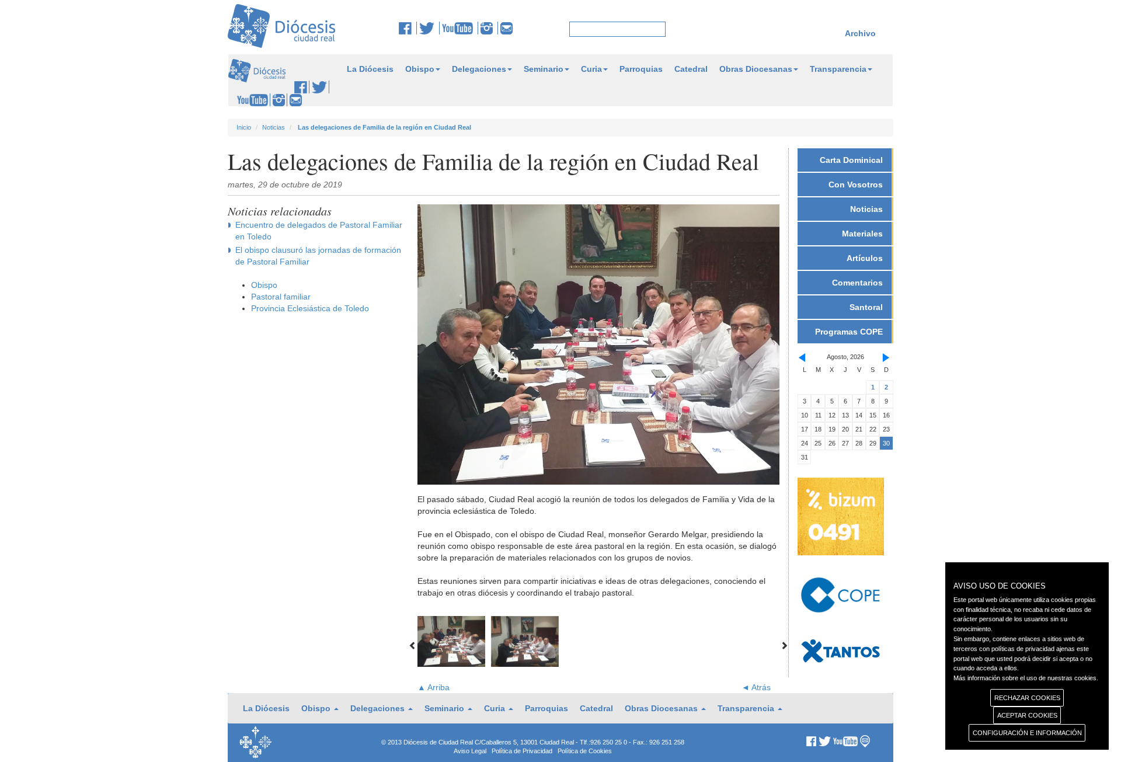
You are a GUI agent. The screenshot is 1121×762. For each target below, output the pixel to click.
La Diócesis (370, 69)
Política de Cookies (585, 750)
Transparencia (838, 69)
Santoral (866, 307)
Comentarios (857, 282)
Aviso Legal (470, 750)
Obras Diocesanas (755, 69)
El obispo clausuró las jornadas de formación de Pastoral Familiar (318, 255)
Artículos (865, 258)
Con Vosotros (855, 184)
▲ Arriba (433, 687)
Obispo (419, 69)
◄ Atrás (756, 687)
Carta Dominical (851, 160)
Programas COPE (849, 331)
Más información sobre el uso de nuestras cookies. (1025, 677)
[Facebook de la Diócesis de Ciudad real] (408, 28)
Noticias (273, 127)
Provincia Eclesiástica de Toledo (310, 308)
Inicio (243, 127)
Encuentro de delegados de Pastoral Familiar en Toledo (318, 230)
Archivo (860, 33)
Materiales (862, 233)
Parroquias (641, 69)
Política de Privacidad (522, 750)
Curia (591, 69)
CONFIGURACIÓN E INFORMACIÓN (1027, 732)
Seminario (543, 69)
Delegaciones (479, 69)
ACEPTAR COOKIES (1027, 715)
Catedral (691, 69)
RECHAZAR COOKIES (1027, 697)
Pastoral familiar (281, 296)
